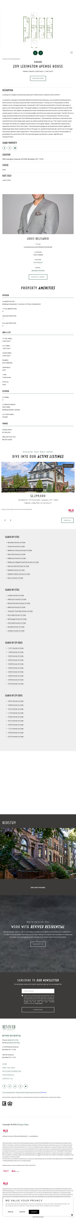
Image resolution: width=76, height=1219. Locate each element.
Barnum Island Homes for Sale (18, 566)
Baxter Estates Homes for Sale (19, 603)
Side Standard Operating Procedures (28, 1092)
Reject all (10, 1211)
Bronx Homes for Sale (15, 578)
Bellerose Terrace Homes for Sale (20, 550)
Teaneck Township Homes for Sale (20, 611)
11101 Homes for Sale (15, 728)
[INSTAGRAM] (10, 1086)
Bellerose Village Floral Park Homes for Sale (23, 562)
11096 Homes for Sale (15, 652)
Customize (22, 1211)
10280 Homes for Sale (15, 705)
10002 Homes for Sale (15, 660)
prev (35, 53)
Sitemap (43, 1092)
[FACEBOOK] (4, 1086)
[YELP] (20, 1086)
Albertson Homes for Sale (17, 599)
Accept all (34, 1211)
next (40, 53)
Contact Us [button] (38, 944)
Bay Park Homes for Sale (16, 554)
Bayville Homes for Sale (16, 627)
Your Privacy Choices (38, 1216)
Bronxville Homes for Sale (17, 615)
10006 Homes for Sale (15, 676)
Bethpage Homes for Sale (17, 619)
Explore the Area (38, 887)
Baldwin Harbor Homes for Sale (19, 574)
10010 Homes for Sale (15, 736)
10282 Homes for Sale (15, 717)
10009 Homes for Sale (15, 680)
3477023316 (38, 262)
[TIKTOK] (15, 1086)
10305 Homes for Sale (15, 672)
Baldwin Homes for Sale (16, 570)
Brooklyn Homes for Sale (16, 542)
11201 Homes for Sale (15, 648)
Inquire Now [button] (38, 78)
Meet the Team (8, 1067)
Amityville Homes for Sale (17, 623)
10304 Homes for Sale (15, 732)
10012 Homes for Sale (15, 721)
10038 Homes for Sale (15, 664)
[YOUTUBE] (26, 1086)
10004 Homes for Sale (15, 656)
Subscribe (38, 1009)
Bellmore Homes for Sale (16, 607)
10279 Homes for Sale (15, 684)
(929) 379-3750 (13, 1040)
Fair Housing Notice (8, 1092)
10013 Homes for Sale (15, 709)
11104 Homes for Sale (15, 713)
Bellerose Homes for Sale (17, 558)
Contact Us (7, 1078)
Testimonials (8, 1075)
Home (4, 1064)
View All (67, 520)
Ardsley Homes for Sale (16, 631)
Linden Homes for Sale (16, 595)
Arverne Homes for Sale (16, 546)
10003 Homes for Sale (15, 725)
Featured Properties (11, 1071)
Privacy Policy (38, 1003)
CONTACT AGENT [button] (38, 277)
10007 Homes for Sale (15, 701)
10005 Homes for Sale (15, 668)
